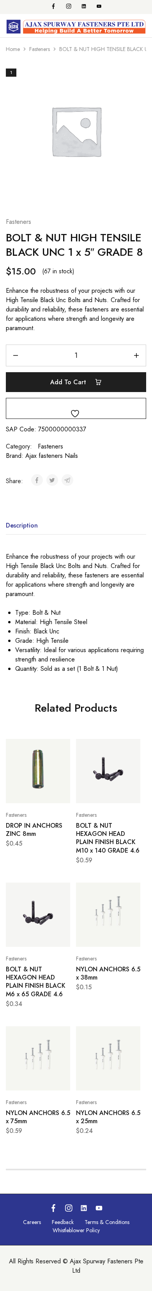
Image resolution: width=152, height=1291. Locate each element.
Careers (32, 1222)
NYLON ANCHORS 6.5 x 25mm (108, 1117)
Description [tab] (22, 525)
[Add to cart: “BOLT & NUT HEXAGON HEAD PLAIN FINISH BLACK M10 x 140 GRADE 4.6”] (132, 748)
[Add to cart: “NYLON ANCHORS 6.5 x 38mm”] (132, 891)
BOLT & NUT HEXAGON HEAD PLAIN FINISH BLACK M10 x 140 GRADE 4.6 (108, 838)
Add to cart (69, 382)
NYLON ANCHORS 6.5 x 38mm (108, 973)
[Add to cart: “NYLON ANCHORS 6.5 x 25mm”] (132, 1035)
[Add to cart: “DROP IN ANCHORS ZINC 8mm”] (62, 748)
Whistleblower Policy (76, 1230)
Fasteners (39, 49)
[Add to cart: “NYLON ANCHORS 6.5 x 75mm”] (62, 1035)
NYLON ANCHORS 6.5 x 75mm (38, 1117)
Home (13, 49)
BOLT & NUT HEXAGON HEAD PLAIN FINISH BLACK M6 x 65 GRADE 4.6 (35, 982)
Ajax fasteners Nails (51, 455)
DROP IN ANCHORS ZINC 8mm (34, 829)
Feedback (63, 1222)
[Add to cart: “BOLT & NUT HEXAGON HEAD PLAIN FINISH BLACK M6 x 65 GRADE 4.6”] (62, 891)
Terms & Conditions (107, 1222)
